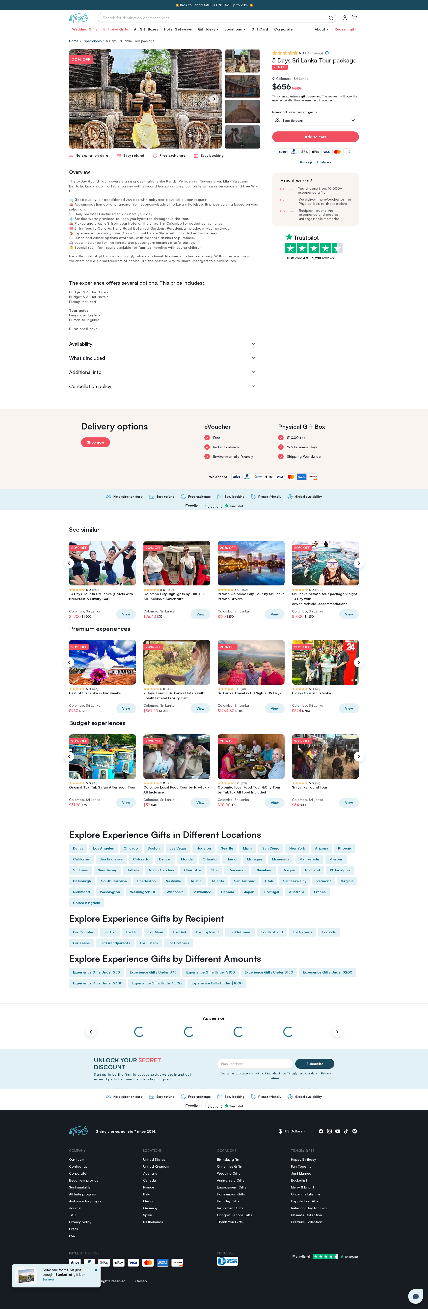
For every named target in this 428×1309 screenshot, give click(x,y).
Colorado (141, 859)
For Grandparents (115, 943)
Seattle (227, 848)
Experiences (92, 41)
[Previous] (69, 563)
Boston (154, 848)
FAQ (72, 1236)
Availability (80, 344)
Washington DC (143, 892)
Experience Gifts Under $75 (153, 972)
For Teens (81, 943)
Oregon (288, 870)
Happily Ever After (305, 1201)
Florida (187, 859)
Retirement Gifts (230, 1208)
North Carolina (161, 870)
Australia (296, 892)
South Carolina (114, 881)
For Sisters (149, 943)
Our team (76, 1159)
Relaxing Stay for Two (309, 1208)
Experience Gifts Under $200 (327, 972)
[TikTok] (346, 1131)
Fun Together (302, 1166)
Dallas (78, 848)
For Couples (83, 932)
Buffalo (133, 870)
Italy (146, 1194)
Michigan (254, 859)
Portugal (271, 892)
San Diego (270, 848)
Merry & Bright (302, 1187)
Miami (247, 848)
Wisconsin (175, 892)
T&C (72, 1215)
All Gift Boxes (146, 29)
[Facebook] (321, 1131)
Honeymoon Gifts (231, 1194)
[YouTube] (338, 1131)
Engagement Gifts (231, 1187)
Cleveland (263, 870)
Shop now (95, 442)
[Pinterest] (354, 1131)
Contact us (78, 1166)
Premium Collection (306, 1222)
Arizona (321, 848)
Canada (227, 892)
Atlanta (218, 881)
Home (73, 41)
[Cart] (354, 18)
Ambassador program (86, 1201)
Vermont (323, 881)
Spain (147, 1215)
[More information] (327, 53)
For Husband (272, 932)
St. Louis (80, 870)
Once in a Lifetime (305, 1194)
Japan (249, 892)
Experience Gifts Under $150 (269, 972)
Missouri (336, 859)
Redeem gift (345, 29)
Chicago (131, 848)
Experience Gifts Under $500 (157, 983)
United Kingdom (86, 903)
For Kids (329, 932)
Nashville (173, 881)
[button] (208, 29)
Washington (110, 892)
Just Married (301, 1173)
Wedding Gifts (84, 29)
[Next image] (242, 146)
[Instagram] (329, 1131)
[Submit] (331, 18)
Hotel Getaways (178, 29)
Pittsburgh (82, 881)
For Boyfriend (207, 932)
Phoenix (344, 848)
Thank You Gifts (230, 1222)
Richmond (81, 892)
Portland (312, 870)
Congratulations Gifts (234, 1215)
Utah (269, 881)
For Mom (155, 932)
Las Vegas (178, 848)
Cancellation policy (90, 386)
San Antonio (244, 881)
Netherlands (153, 1222)
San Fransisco (111, 859)
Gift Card (259, 29)
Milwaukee (202, 892)
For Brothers (178, 943)
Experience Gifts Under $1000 (216, 983)
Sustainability (80, 1187)
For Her (110, 932)
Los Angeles (103, 848)
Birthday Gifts (115, 29)
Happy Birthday (303, 1159)
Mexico (149, 1201)
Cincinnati (236, 870)
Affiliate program (82, 1194)
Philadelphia (340, 870)
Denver (165, 859)
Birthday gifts (228, 1159)
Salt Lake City (294, 881)
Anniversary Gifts (230, 1180)
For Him (132, 932)
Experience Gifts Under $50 (96, 972)
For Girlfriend (240, 932)
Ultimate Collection (306, 1215)
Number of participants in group (294, 112)
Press (73, 1229)
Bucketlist (299, 1180)
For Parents (302, 932)
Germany (150, 1208)
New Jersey (107, 870)
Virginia (347, 881)
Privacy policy (80, 1222)
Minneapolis (309, 859)
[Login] (344, 18)
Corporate (283, 29)
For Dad (179, 932)
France (320, 892)
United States (154, 1159)
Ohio (214, 870)
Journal (75, 1208)
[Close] (96, 1277)
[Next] (214, 98)
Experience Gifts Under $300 (97, 983)
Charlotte (192, 870)
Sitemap (140, 1281)
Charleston (146, 881)
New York (297, 848)
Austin (196, 881)
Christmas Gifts (229, 1166)
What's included (87, 358)
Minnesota (281, 859)
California (81, 859)
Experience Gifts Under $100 (210, 972)
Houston (203, 848)
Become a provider (84, 1180)
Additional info (85, 372)
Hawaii (231, 859)
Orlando (209, 859)
